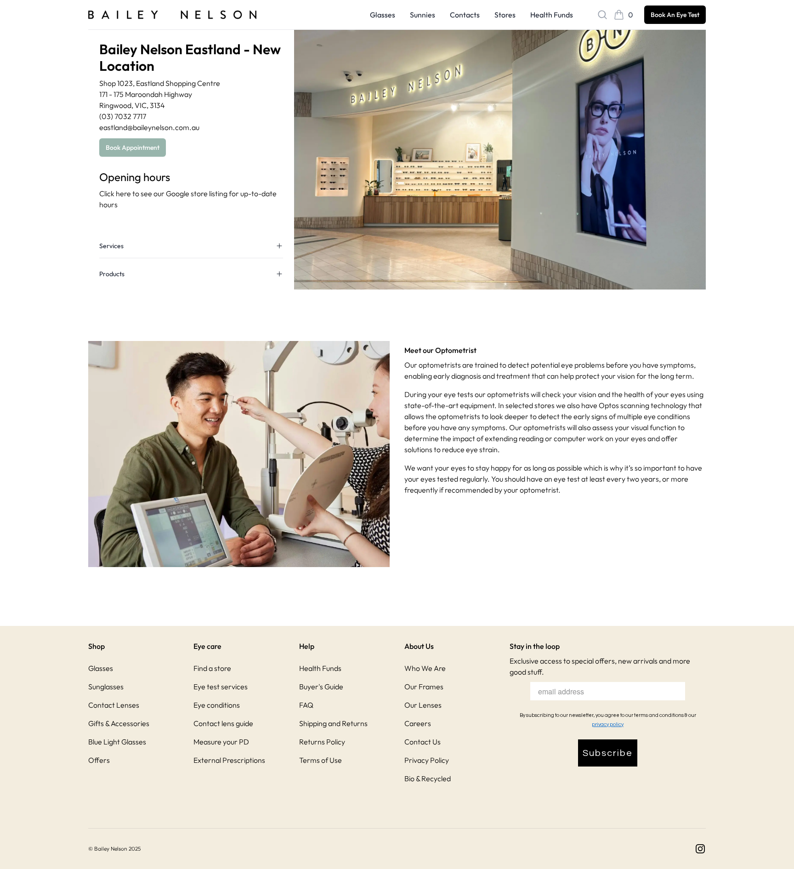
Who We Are (425, 668)
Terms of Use (320, 760)
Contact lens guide (223, 723)
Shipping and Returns (333, 723)
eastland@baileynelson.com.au (149, 127)
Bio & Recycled (427, 778)
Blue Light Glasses (117, 741)
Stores (505, 14)
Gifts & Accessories (118, 723)
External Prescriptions (229, 760)
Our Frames (423, 686)
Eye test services (220, 686)
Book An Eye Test (675, 15)
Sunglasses (106, 686)
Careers (417, 723)
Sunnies (422, 14)
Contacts (465, 14)
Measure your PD (221, 741)
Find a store (212, 668)
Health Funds (551, 14)
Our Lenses (423, 705)
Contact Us (422, 741)
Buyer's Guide (321, 686)
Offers (99, 760)
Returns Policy (322, 741)
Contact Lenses (113, 705)
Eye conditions (216, 705)
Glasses (382, 14)
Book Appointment (132, 147)
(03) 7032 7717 (122, 116)
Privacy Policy (426, 760)
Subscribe (608, 753)
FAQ (306, 705)
